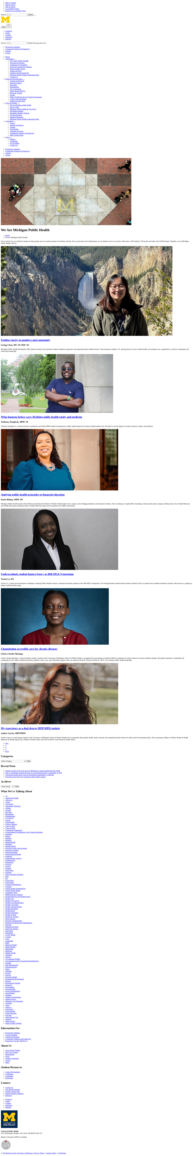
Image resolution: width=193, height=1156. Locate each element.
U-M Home (62, 1153)
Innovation (9, 931)
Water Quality (10, 1021)
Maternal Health (11, 945)
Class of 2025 (10, 826)
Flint (7, 876)
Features (8, 868)
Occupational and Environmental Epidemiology (22, 961)
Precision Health (11, 977)
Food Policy (9, 881)
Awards (8, 810)
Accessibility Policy (12, 9)
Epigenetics (9, 862)
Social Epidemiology (12, 991)
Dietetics (8, 840)
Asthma (8, 808)
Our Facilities (14, 143)
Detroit (7, 836)
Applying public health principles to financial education (33, 494)
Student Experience (17, 125)
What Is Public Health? (13, 1023)
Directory (8, 1096)
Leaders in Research (17, 81)
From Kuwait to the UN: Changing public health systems (25, 777)
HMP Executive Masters (14, 895)
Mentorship (9, 949)
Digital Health (10, 842)
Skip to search (10, 5)
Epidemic (8, 856)
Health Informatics (11, 913)
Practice (8, 975)
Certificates (9, 1074)
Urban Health (10, 1011)
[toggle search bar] (9, 26)
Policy (7, 969)
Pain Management (11, 965)
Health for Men (10, 915)
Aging (7, 802)
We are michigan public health (20, 105)
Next (7, 751)
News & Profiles (11, 103)
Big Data (8, 812)
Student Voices (10, 999)
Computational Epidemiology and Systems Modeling (24, 832)
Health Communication (13, 907)
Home (7, 57)
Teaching (8, 1003)
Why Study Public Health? (19, 61)
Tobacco (8, 1007)
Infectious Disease (11, 929)
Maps (7, 1062)
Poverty (8, 973)
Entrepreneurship (11, 852)
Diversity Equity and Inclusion (16, 848)
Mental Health (10, 947)
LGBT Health (10, 935)
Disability (8, 844)
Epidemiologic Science (13, 858)
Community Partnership (13, 830)
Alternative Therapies (13, 806)
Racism (8, 981)
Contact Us (14, 77)
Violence (8, 1019)
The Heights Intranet (12, 1090)
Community (9, 121)
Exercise (8, 864)
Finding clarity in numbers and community (25, 340)
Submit (30, 15)
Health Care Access (12, 901)
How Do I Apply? (11, 1052)
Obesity (8, 957)
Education (13, 85)
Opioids (8, 963)
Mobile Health (10, 953)
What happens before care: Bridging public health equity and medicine (41, 416)
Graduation (9, 1076)
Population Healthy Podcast (19, 113)
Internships (9, 933)
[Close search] (35, 15)
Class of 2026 (10, 828)
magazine (12, 1058)
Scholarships (9, 987)
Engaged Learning (11, 850)
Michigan (8, 951)
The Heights (14, 129)
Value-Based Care (11, 1017)
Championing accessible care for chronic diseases (29, 648)
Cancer (7, 820)
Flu (6, 878)
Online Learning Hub (17, 101)
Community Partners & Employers (17, 49)
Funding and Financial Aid (19, 73)
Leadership (14, 141)
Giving (7, 53)
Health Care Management (14, 903)
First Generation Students (14, 874)
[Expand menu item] (15, 59)
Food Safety (9, 883)
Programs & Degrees (17, 63)
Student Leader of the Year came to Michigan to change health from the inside (32, 771)
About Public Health (12, 1050)
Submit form (31, 43)
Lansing (8, 937)
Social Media (10, 993)
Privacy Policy (39, 1153)
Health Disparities (11, 909)
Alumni (8, 51)
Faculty (12, 95)
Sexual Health (10, 989)
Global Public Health (12, 891)
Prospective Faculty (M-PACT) (16, 1041)
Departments (14, 87)
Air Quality (9, 804)
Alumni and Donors (12, 1037)
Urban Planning (11, 1013)
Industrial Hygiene (11, 927)
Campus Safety (51, 1153)
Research (8, 985)
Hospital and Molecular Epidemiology (18, 923)
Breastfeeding (10, 816)
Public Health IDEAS (17, 91)
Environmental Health (13, 854)
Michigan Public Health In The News (23, 109)
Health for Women (11, 917)
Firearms (8, 872)
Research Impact (16, 83)
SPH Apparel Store (16, 135)
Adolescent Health (11, 798)
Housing (8, 925)
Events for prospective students (21, 67)
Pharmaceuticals (11, 967)
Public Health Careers (17, 69)
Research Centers (16, 93)
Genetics (8, 887)
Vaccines (8, 1015)
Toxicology (9, 1009)
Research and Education (13, 79)
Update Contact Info (12, 1092)
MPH (7, 943)
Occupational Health (12, 959)
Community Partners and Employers (18, 1039)
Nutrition (8, 955)
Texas (7, 1005)
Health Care (9, 899)
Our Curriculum (15, 89)
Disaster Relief (10, 846)
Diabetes (8, 838)
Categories (7, 756)
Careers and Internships (18, 99)
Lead (7, 939)
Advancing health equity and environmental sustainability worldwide (29, 775)
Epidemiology (10, 860)
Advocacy (9, 800)
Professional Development (14, 979)
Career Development (12, 1072)
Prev (7, 743)
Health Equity (10, 911)
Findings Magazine (16, 117)
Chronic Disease (11, 824)
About (7, 137)
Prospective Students (12, 47)
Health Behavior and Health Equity (17, 897)
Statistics (8, 995)
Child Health (9, 822)
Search (3, 15)
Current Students (11, 1035)
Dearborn (8, 834)
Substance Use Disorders (14, 1001)
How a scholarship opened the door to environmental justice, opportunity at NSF (33, 773)
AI (6, 796)
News (7, 1056)
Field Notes (9, 870)
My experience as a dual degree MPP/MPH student (30, 728)
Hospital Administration (13, 921)
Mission (12, 139)
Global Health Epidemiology (15, 889)
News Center (14, 107)
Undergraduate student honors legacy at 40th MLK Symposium (37, 574)
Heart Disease (10, 919)
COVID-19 (9, 818)
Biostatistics (9, 814)
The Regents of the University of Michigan (18, 1153)
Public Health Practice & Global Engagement (26, 97)
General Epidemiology (13, 885)
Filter (28, 761)
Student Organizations (13, 997)
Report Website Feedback (14, 1094)
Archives (6, 781)
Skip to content (10, 3)
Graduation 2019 (11, 893)
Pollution (8, 971)
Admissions (9, 59)
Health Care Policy (12, 905)
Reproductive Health (12, 983)
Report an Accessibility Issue (15, 11)
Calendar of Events (16, 131)
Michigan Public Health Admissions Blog (24, 75)
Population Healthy (16, 111)
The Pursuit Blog (16, 115)
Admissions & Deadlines (18, 65)
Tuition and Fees (16, 71)
